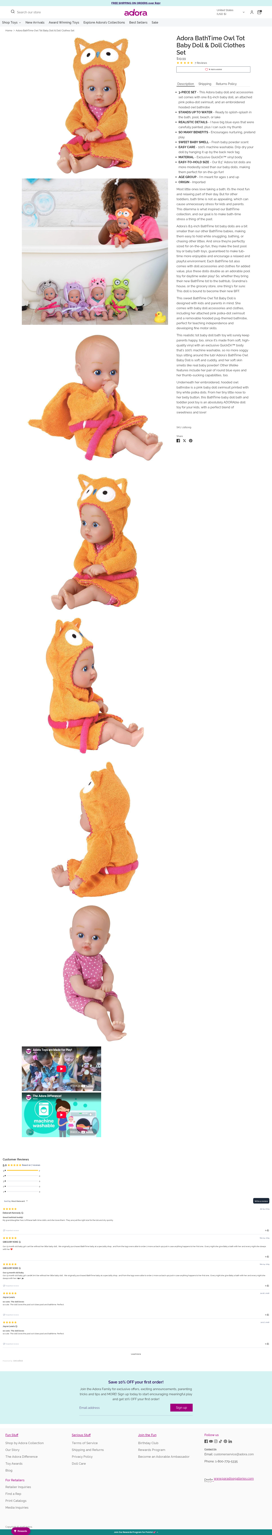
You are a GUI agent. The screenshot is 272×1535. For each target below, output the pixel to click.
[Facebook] (206, 1441)
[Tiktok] (220, 1441)
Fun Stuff (11, 1435)
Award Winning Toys (64, 22)
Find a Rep (13, 1494)
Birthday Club (148, 1443)
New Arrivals (35, 22)
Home (8, 30)
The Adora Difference (21, 1456)
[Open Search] (13, 11)
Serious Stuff (81, 1435)
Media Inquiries (16, 1507)
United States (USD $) (225, 12)
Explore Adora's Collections (104, 22)
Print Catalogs (15, 1501)
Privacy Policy (82, 1456)
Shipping (204, 84)
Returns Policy (226, 84)
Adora (28, 1526)
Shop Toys (10, 22)
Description (185, 84)
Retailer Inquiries (18, 1487)
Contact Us (210, 1449)
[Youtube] (211, 1441)
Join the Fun (147, 1435)
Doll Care (79, 1463)
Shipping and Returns (88, 1450)
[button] (136, 1532)
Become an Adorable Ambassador (164, 1456)
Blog (8, 1470)
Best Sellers (138, 22)
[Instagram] (215, 1441)
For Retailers (15, 1480)
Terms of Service (85, 1443)
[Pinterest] (225, 1441)
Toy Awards (14, 1463)
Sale (155, 22)
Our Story (12, 1450)
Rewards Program (151, 1450)
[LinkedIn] (230, 1441)
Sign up (181, 1407)
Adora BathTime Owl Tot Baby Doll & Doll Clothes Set (45, 30)
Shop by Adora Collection (24, 1443)
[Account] (252, 12)
